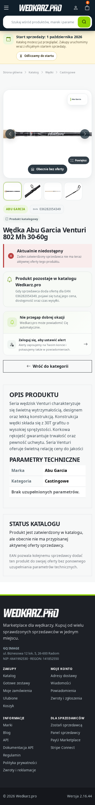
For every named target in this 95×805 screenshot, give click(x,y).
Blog (6, 732)
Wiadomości (61, 683)
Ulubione (10, 698)
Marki (7, 725)
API (6, 739)
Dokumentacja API (18, 747)
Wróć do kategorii (50, 366)
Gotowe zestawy (16, 683)
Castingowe (67, 72)
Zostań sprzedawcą (66, 725)
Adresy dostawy (64, 675)
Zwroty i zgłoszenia (66, 698)
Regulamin (12, 755)
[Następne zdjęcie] (85, 134)
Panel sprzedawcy (65, 732)
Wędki (49, 72)
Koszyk (8, 705)
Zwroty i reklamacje (19, 770)
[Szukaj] (84, 22)
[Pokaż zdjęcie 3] (53, 191)
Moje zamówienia (17, 690)
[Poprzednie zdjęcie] (10, 134)
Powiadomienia (63, 690)
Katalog (34, 72)
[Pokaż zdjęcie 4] (73, 191)
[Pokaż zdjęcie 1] (12, 191)
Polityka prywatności (20, 762)
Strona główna (12, 72)
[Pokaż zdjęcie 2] (33, 191)
